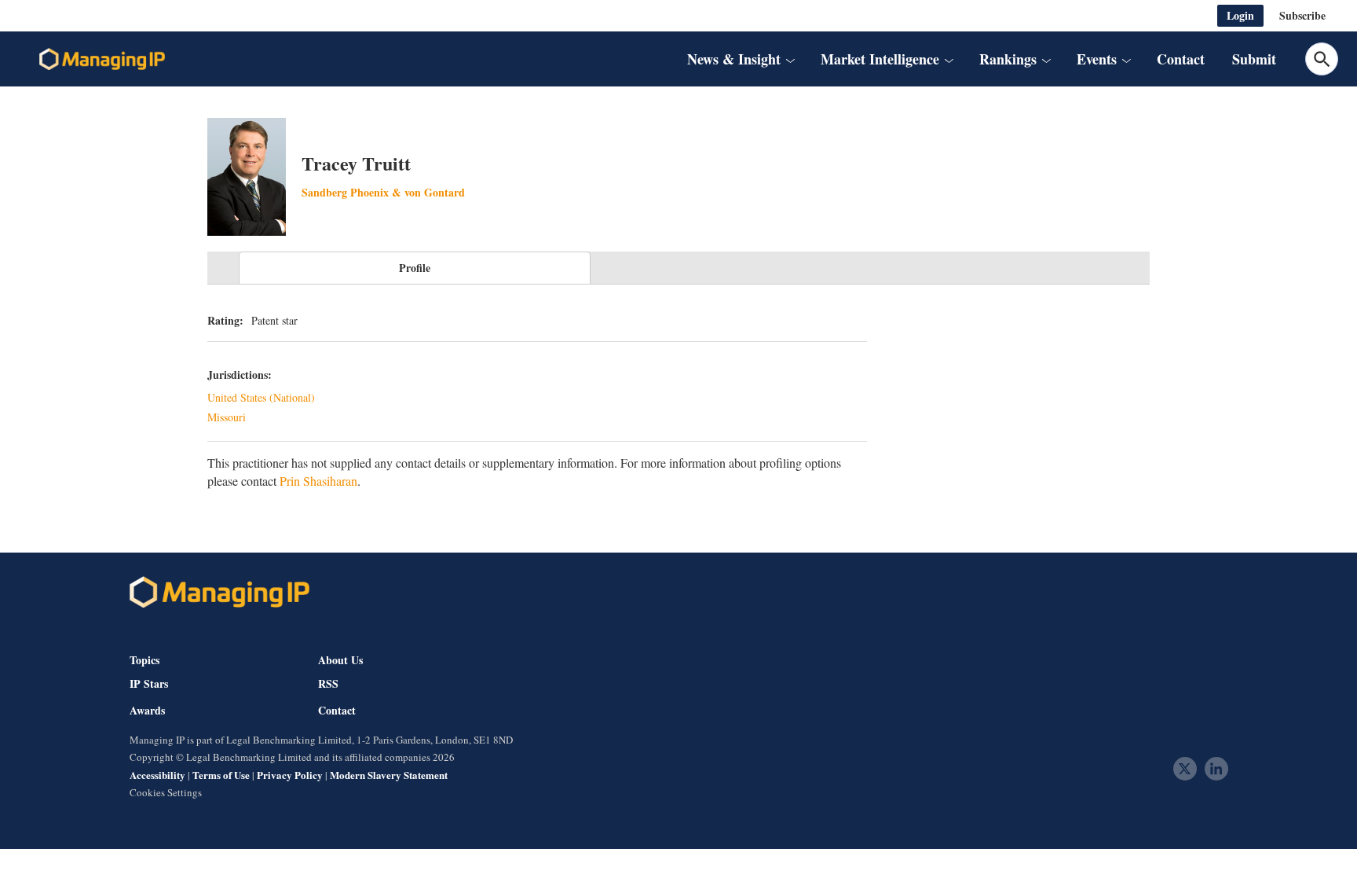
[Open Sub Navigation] (790, 59)
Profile (414, 267)
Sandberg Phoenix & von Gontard (383, 192)
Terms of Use (221, 774)
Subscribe (1302, 15)
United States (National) (261, 397)
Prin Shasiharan (318, 480)
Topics (144, 660)
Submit (1254, 59)
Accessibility (157, 774)
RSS (328, 683)
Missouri (226, 417)
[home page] (102, 59)
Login (1240, 15)
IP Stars (149, 683)
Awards (147, 710)
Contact (1181, 59)
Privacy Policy (290, 774)
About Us (340, 660)
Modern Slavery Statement (389, 774)
